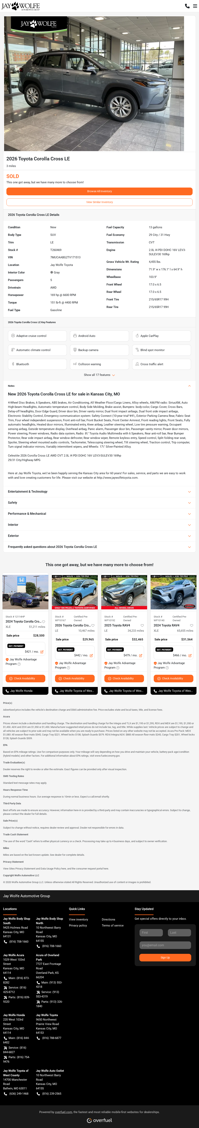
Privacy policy (78, 925)
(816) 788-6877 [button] (51, 1038)
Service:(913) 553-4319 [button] (47, 994)
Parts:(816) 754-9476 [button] (16, 1059)
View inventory (78, 919)
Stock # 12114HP (15, 616)
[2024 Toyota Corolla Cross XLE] (25, 592)
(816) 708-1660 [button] (18, 941)
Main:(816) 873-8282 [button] (16, 980)
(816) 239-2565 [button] (51, 1093)
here (63, 868)
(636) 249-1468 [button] (18, 1093)
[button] (187, 6)
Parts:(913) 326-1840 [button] (49, 1004)
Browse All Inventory (99, 191)
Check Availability (24, 678)
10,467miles (86, 630)
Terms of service (113, 925)
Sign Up (165, 957)
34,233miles (136, 630)
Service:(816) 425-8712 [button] (14, 990)
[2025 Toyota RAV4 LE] (124, 592)
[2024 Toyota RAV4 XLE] (173, 592)
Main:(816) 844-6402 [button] (16, 1040)
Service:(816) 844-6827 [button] (14, 1050)
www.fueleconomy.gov (107, 755)
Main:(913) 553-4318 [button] (49, 985)
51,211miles (37, 627)
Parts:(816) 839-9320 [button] (16, 999)
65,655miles (185, 630)
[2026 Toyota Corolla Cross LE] (75, 592)
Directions (108, 919)
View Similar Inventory (99, 202)
